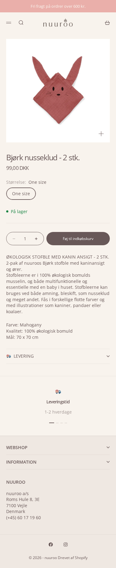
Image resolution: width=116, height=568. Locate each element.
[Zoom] (101, 134)
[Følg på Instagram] (65, 544)
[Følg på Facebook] (50, 544)
